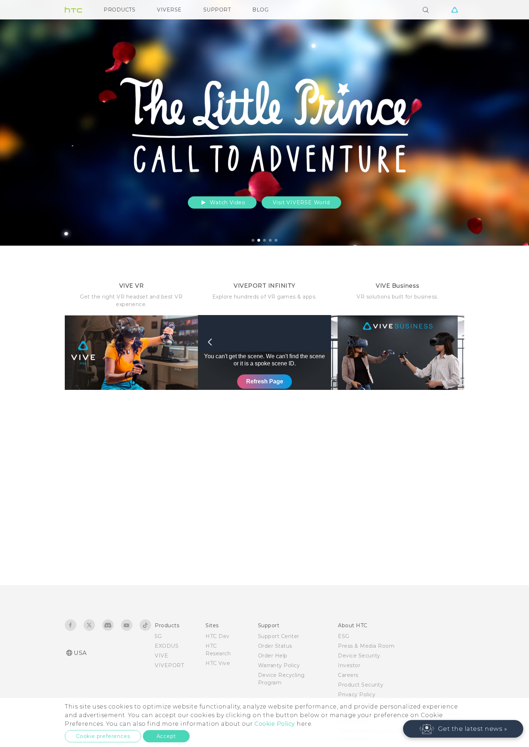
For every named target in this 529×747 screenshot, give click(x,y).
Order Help (273, 655)
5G (158, 636)
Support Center (278, 636)
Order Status (275, 646)
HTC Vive (217, 663)
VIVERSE (169, 9)
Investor (349, 665)
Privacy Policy (356, 694)
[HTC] (73, 9)
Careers (348, 675)
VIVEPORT (169, 665)
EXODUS (166, 646)
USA (80, 653)
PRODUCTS (119, 9)
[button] (463, 729)
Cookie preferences (103, 736)
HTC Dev (217, 636)
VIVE (161, 655)
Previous (20, 123)
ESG (343, 636)
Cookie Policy (274, 723)
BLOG (260, 9)
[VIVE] (454, 10)
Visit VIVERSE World (301, 202)
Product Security (360, 685)
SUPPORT (217, 9)
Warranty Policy (279, 665)
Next (508, 123)
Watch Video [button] (226, 202)
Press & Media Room (366, 646)
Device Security (359, 655)
